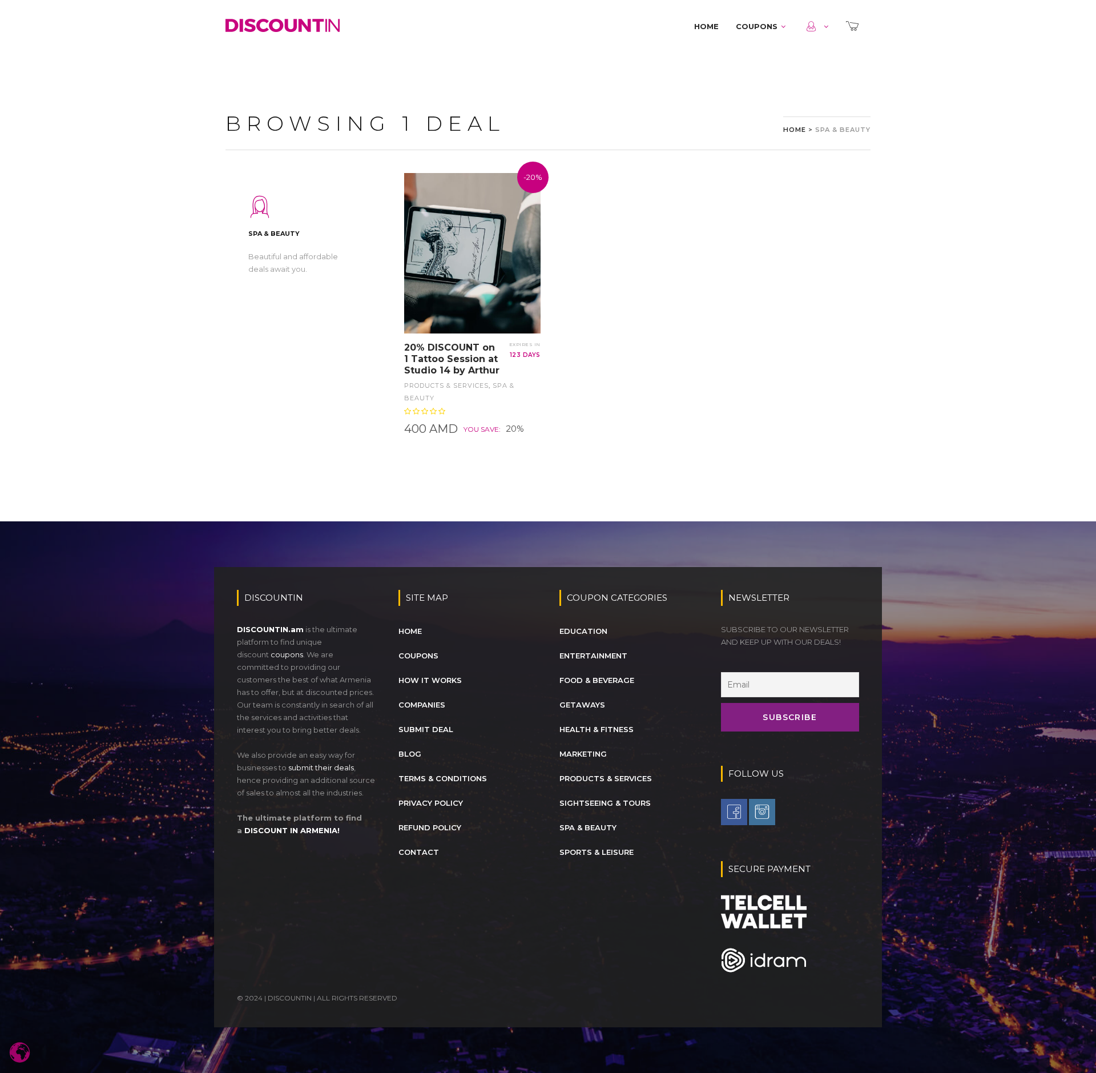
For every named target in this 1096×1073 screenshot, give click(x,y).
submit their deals (321, 767)
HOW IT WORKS (430, 680)
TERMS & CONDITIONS (442, 778)
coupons (287, 654)
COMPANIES (421, 704)
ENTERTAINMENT (593, 655)
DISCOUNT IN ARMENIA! (292, 830)
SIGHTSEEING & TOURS (605, 802)
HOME (706, 26)
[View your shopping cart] (853, 26)
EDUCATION (583, 631)
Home (794, 130)
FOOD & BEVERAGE (596, 680)
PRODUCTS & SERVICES (446, 385)
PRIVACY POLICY (430, 802)
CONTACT (418, 852)
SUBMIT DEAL (425, 729)
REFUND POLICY (429, 827)
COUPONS (756, 26)
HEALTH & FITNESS (596, 729)
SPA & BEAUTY (587, 827)
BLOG (409, 753)
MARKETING (583, 753)
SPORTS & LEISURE (596, 852)
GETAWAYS (582, 704)
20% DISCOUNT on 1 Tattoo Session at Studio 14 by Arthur (451, 359)
